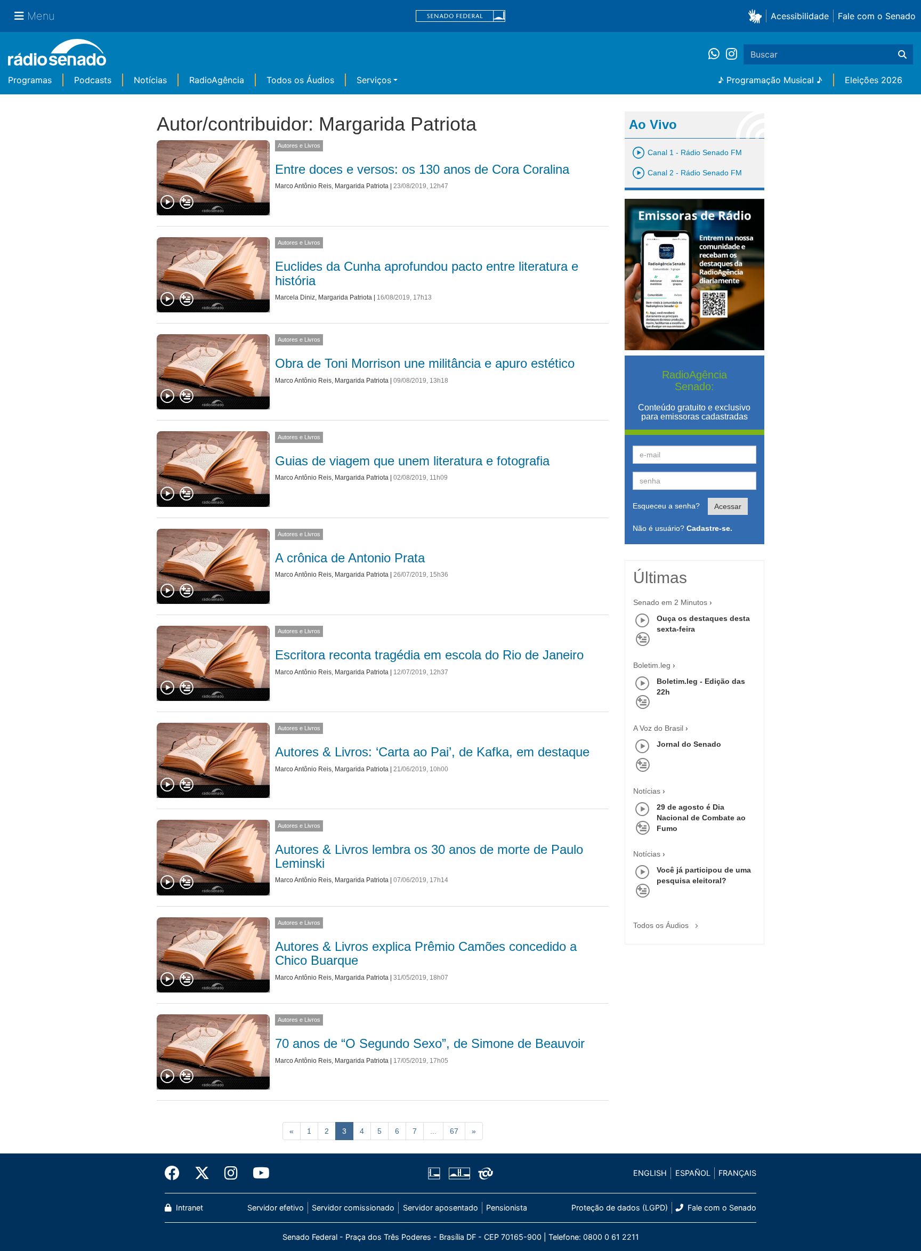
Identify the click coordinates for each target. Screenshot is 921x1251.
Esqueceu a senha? (666, 506)
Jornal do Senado (689, 744)
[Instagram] (731, 54)
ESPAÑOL (692, 1172)
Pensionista (506, 1207)
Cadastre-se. (709, 528)
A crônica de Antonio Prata (350, 558)
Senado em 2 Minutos (670, 602)
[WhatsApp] (717, 54)
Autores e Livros (299, 145)
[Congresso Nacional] (459, 1173)
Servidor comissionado (353, 1207)
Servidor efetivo (275, 1207)
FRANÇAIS (737, 1172)
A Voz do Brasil (658, 728)
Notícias (150, 80)
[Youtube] (257, 1173)
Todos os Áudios (300, 80)
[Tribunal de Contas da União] (483, 1173)
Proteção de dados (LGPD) (619, 1207)
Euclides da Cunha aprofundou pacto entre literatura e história (426, 273)
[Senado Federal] (460, 16)
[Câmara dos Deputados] (436, 1173)
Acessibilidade (800, 16)
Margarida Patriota (362, 186)
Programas (30, 80)
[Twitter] (202, 1173)
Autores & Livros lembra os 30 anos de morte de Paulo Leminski (429, 856)
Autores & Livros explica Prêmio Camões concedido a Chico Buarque (426, 953)
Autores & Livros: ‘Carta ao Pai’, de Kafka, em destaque (432, 752)
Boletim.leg (651, 665)
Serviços (374, 80)
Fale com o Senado (877, 16)
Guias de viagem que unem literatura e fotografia (412, 461)
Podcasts (92, 80)
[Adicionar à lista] (187, 203)
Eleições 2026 (873, 80)
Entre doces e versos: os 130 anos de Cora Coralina (422, 169)
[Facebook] (176, 1173)
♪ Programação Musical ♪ (770, 80)
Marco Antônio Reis (303, 186)
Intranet (188, 1207)
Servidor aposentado (440, 1207)
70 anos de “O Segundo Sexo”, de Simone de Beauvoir (430, 1043)
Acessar (727, 506)
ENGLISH (650, 1172)
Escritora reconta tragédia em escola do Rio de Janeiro (429, 655)
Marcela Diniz (295, 297)
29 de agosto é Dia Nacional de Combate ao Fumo (701, 818)
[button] (757, 16)
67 (454, 1131)
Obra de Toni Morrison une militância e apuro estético (425, 363)
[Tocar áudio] (168, 203)
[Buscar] (902, 54)
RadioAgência (216, 80)
